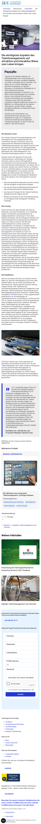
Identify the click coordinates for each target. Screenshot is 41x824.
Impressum (9, 816)
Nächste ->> (8, 525)
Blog (7, 740)
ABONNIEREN (9, 794)
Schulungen (9, 729)
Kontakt (8, 756)
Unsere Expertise (11, 743)
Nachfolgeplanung (30, 502)
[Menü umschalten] (38, 3)
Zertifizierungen (10, 727)
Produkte (8, 722)
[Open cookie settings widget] (3, 820)
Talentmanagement (9, 505)
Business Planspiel (22, 505)
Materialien (9, 745)
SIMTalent (5, 228)
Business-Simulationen (12, 454)
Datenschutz (10, 812)
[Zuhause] (11, 2)
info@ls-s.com (22, 809)
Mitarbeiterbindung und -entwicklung (13, 502)
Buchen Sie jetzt (11, 620)
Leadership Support (12, 754)
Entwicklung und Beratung (14, 724)
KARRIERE (8, 768)
